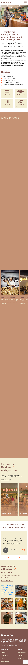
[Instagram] (4, 580)
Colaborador (21, 658)
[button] (10, 557)
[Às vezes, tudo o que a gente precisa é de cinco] (21, 591)
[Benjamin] (7, 635)
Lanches (3, 652)
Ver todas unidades (6, 479)
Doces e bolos (4, 655)
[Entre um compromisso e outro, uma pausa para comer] (7, 604)
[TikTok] (9, 580)
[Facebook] (1, 580)
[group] (9, 499)
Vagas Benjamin (22, 652)
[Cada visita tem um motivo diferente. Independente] (7, 591)
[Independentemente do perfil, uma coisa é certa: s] (21, 604)
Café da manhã (5, 661)
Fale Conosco (21, 655)
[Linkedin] (7, 580)
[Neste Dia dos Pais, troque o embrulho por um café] (7, 618)
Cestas (3, 658)
